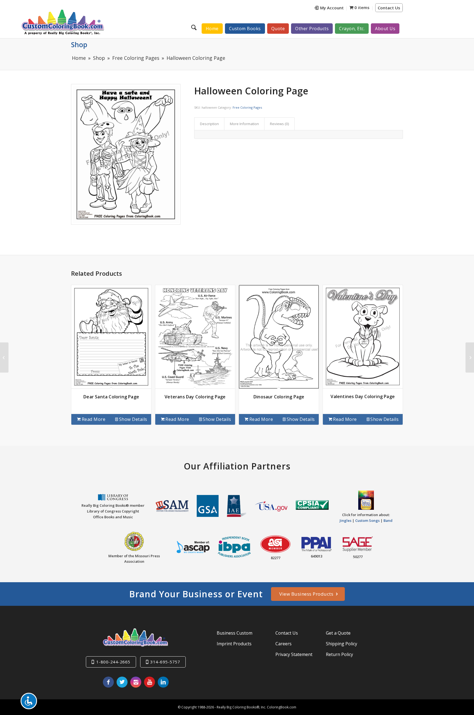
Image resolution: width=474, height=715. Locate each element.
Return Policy (339, 654)
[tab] (209, 123)
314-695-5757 (165, 662)
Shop (79, 44)
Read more (94, 419)
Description (209, 123)
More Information (244, 123)
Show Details (133, 419)
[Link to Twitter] (122, 682)
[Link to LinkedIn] (163, 682)
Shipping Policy (341, 644)
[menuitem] (329, 8)
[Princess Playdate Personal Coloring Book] (4, 357)
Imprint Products (234, 644)
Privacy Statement (293, 654)
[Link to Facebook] (108, 682)
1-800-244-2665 (113, 662)
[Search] (194, 27)
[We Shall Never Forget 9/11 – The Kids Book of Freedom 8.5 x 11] (469, 357)
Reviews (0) (279, 123)
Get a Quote (338, 633)
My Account (332, 7)
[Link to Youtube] (149, 682)
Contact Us (389, 7)
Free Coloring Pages (247, 107)
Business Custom (234, 633)
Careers (283, 644)
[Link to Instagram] (135, 682)
